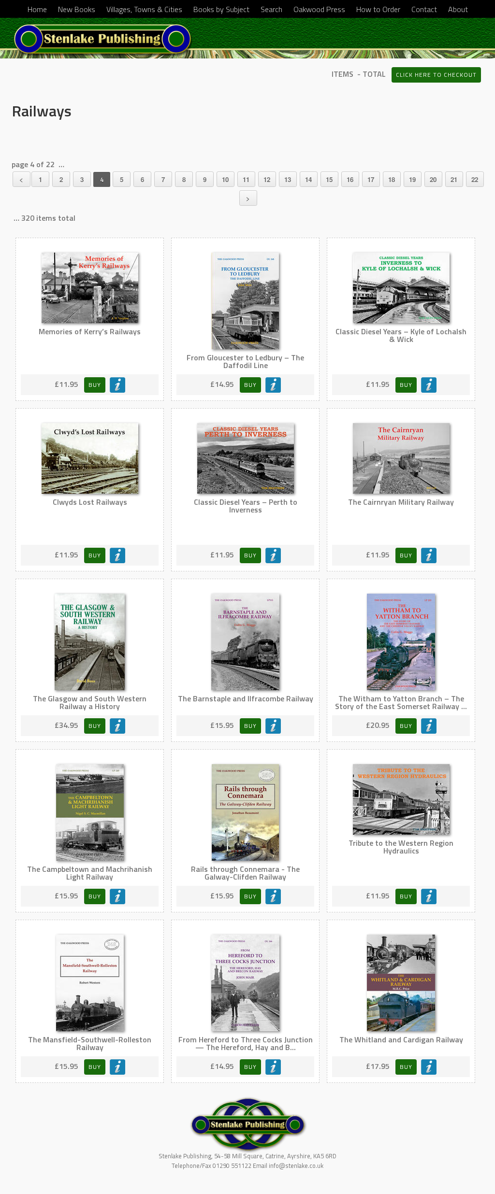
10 (225, 179)
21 (454, 179)
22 (474, 179)
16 (350, 179)
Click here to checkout (436, 74)
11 (246, 179)
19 (412, 179)
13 (287, 179)
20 (433, 179)
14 (308, 179)
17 (370, 179)
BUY (94, 384)
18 (391, 179)
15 (329, 179)
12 (266, 179)
